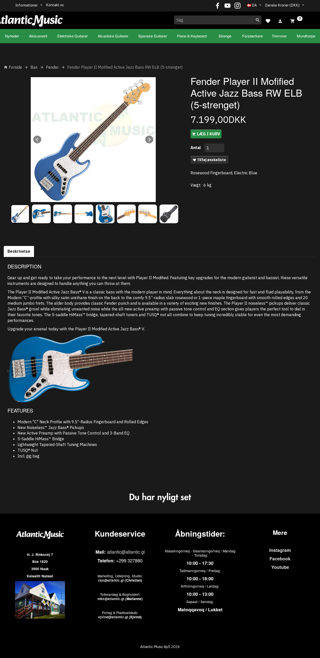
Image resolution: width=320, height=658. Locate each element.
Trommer (279, 35)
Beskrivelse (19, 251)
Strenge (224, 35)
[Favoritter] (268, 20)
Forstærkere (252, 35)
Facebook (280, 558)
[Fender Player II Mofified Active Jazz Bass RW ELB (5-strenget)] (93, 139)
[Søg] (257, 20)
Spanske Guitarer (152, 35)
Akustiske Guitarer (113, 35)
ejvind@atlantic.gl (113, 617)
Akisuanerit (38, 35)
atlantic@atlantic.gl (126, 551)
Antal (196, 147)
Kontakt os (55, 4)
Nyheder (12, 35)
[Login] (280, 20)
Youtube (280, 567)
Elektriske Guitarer (72, 35)
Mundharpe (306, 35)
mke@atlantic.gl (111, 598)
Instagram (280, 550)
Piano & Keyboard (191, 35)
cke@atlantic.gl (111, 580)
